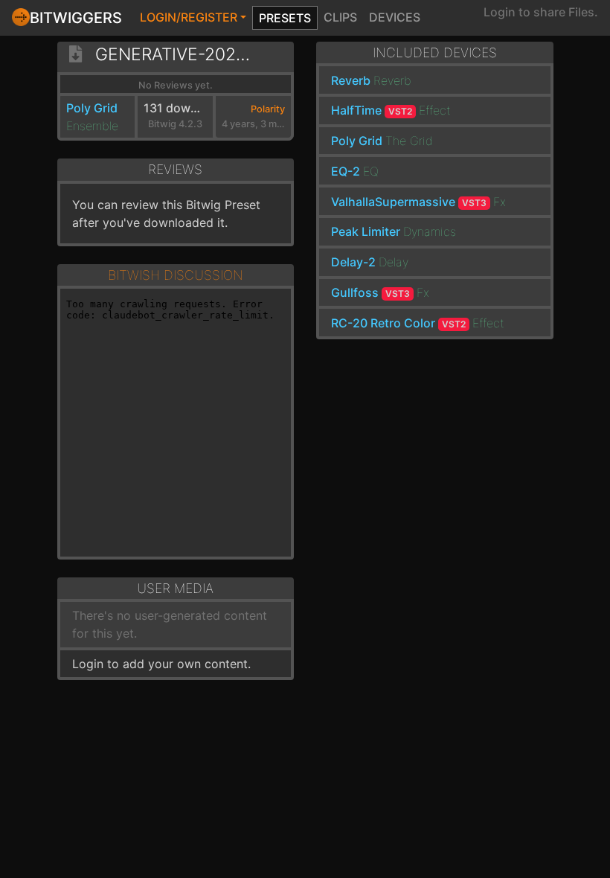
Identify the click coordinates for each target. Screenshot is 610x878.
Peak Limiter (365, 231)
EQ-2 (345, 171)
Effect (435, 110)
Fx (499, 201)
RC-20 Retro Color (398, 322)
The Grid (409, 140)
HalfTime (371, 110)
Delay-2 (353, 261)
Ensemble (92, 125)
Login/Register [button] (188, 17)
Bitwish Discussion (175, 275)
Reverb (350, 80)
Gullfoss (370, 292)
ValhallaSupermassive (409, 201)
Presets (285, 17)
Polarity (268, 109)
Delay (393, 261)
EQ (371, 171)
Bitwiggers (76, 18)
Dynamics (429, 231)
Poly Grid (92, 107)
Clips (340, 17)
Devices (394, 17)
